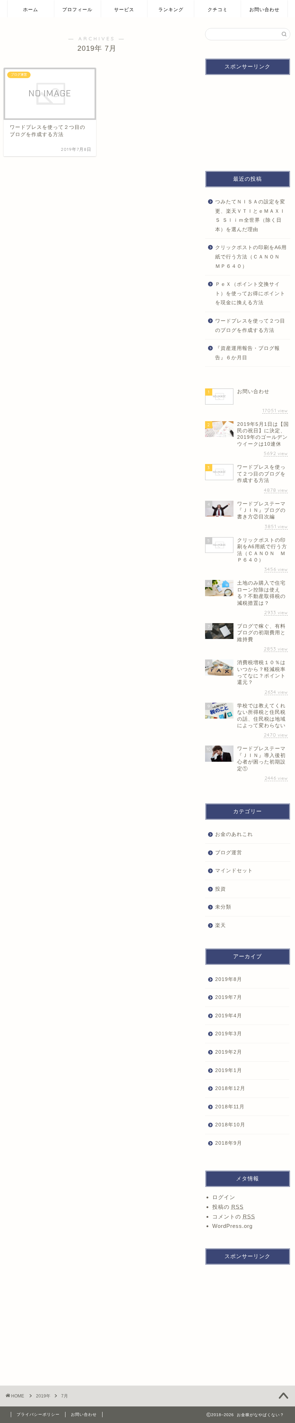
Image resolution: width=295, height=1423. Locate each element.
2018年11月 (230, 1106)
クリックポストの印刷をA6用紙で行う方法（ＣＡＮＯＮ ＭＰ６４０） (251, 257)
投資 (220, 889)
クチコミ (218, 9)
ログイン (223, 1197)
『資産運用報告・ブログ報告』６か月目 (247, 353)
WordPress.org (232, 1226)
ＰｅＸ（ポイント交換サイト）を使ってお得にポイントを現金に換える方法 (250, 293)
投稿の (228, 1207)
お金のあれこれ (234, 834)
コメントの (233, 1216)
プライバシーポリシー (38, 1414)
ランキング (170, 9)
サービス (124, 9)
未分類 (223, 907)
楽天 (220, 925)
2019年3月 (228, 1033)
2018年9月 (228, 1143)
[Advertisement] (247, 117)
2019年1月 (228, 1070)
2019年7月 (228, 997)
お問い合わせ (264, 9)
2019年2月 (228, 1052)
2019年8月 (228, 979)
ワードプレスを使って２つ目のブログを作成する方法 (250, 325)
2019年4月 (228, 1015)
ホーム (30, 9)
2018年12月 (230, 1088)
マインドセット (234, 870)
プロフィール (77, 9)
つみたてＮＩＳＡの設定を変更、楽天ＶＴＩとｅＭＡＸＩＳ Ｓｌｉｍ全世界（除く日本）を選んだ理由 (250, 215)
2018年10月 (230, 1124)
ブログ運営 (228, 852)
